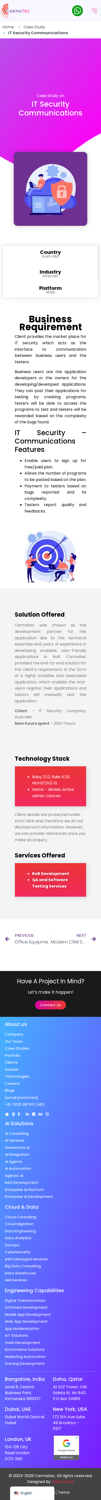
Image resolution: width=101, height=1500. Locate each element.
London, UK (18, 1439)
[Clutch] (7, 1114)
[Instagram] (47, 1114)
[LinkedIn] (27, 1114)
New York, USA (70, 1409)
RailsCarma (63, 1481)
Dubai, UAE (18, 1409)
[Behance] (40, 1114)
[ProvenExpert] (34, 1114)
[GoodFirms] (13, 1114)
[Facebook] (19, 1114)
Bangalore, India (25, 1379)
